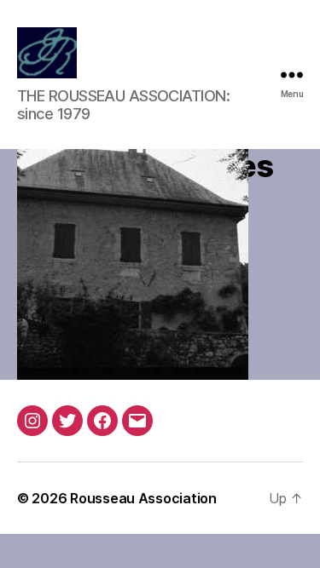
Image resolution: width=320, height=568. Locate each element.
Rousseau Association (143, 498)
